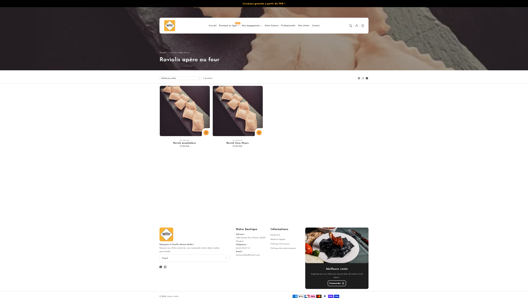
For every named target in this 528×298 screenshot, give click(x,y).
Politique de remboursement (283, 248)
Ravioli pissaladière (184, 143)
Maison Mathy (173, 296)
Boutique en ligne (228, 25)
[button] (351, 26)
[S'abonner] (226, 258)
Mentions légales (278, 239)
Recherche (275, 234)
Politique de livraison (280, 243)
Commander (335, 283)
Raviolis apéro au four (180, 52)
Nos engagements (251, 25)
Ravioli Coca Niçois (237, 143)
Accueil (163, 52)
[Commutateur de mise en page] (359, 78)
